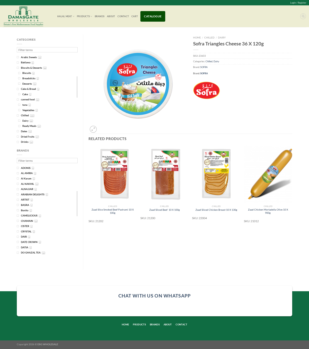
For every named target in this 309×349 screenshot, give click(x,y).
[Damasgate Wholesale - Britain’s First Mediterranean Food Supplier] (27, 16)
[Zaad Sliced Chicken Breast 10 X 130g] (216, 174)
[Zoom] (93, 129)
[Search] (303, 16)
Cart (134, 16)
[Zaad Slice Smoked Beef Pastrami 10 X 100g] (113, 174)
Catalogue (152, 16)
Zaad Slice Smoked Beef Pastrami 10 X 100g (113, 211)
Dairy (222, 37)
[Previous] (88, 185)
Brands (100, 16)
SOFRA (204, 67)
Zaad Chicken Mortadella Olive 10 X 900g (268, 211)
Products (83, 16)
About (111, 16)
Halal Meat (64, 16)
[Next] (292, 185)
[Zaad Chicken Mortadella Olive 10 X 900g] (268, 174)
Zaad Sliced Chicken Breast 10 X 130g (216, 209)
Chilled (209, 37)
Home (197, 37)
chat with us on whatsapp (154, 295)
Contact (123, 16)
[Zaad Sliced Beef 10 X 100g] (164, 174)
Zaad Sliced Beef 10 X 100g (164, 209)
